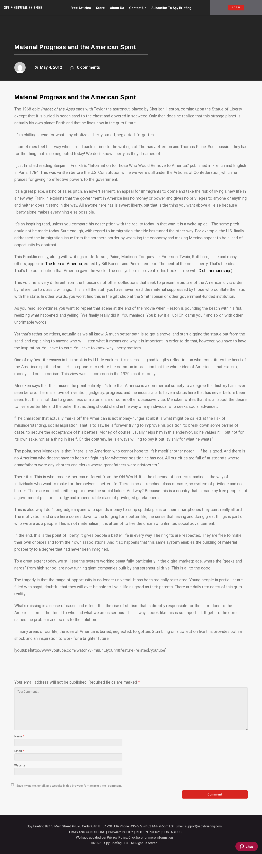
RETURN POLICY (148, 832)
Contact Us (137, 8)
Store (100, 8)
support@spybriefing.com (203, 826)
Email (19, 751)
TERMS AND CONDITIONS (86, 832)
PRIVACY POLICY (120, 832)
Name (19, 736)
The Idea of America (63, 263)
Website (19, 765)
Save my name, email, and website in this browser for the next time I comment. (69, 785)
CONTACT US (172, 832)
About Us (117, 8)
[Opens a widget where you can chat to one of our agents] (246, 847)
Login (236, 7)
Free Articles (80, 8)
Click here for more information (151, 837)
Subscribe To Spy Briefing (171, 8)
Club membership (214, 270)
